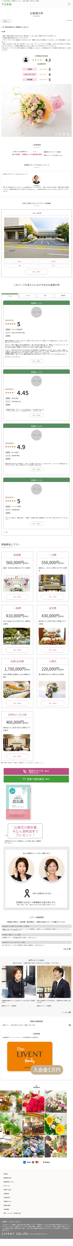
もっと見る (5, 532)
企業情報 (4, 1221)
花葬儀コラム (8, 1201)
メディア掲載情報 (36, 917)
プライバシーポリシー (14, 1221)
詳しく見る (36, 272)
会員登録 (6, 1193)
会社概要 (6, 1209)
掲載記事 (65, 949)
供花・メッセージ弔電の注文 (12, 1213)
